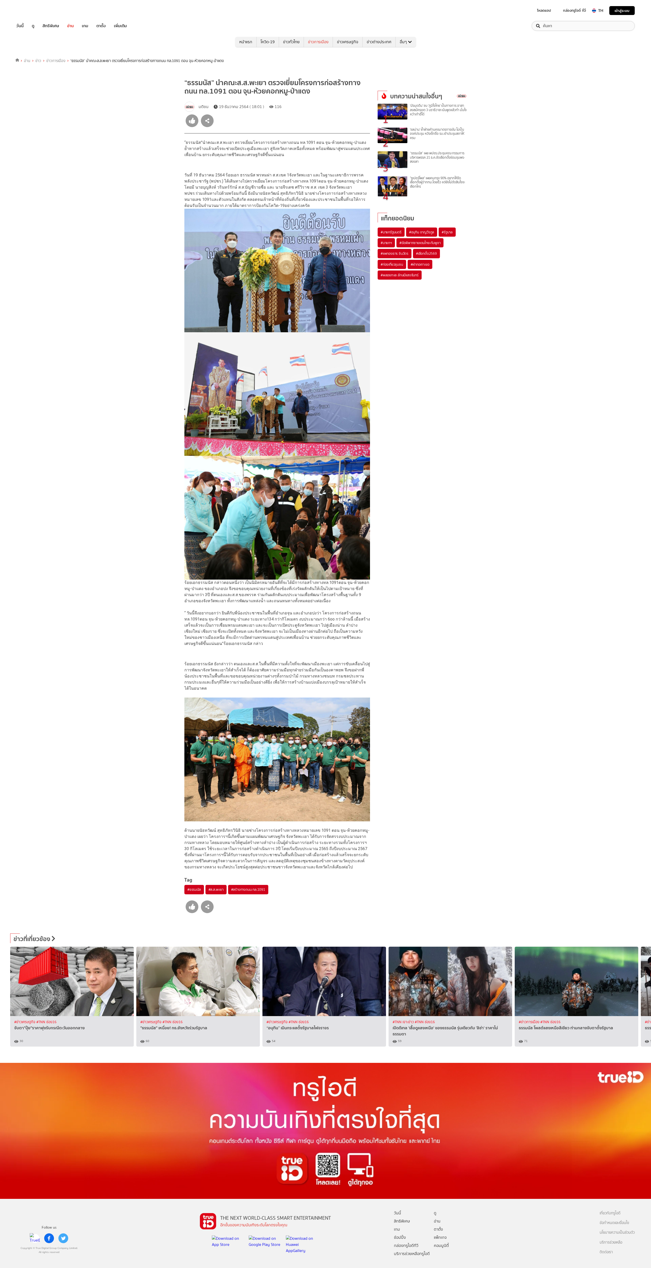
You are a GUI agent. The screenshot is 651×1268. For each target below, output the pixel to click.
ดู (33, 26)
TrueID (31, 10)
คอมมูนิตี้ (441, 1245)
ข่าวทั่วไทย (291, 42)
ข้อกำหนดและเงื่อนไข (614, 1223)
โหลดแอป (544, 10)
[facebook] (49, 1238)
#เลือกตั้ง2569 (426, 253)
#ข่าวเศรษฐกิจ (25, 1022)
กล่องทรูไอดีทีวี (406, 1245)
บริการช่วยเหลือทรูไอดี (412, 1254)
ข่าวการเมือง (318, 42)
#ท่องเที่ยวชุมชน (392, 264)
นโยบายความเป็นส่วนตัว (617, 1232)
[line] (35, 1238)
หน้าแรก (245, 42)
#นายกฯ (386, 242)
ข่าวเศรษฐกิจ (347, 42)
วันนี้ (20, 26)
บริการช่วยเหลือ (611, 1242)
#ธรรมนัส (194, 889)
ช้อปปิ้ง (400, 1237)
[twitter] (63, 1238)
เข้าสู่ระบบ (622, 10)
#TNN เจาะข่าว (404, 1022)
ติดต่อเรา (606, 1252)
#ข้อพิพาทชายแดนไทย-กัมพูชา (420, 242)
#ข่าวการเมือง (529, 1022)
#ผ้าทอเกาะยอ (420, 264)
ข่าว (38, 61)
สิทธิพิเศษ (50, 26)
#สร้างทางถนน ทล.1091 (248, 889)
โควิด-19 (268, 42)
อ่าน (70, 26)
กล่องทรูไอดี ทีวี (574, 10)
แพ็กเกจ (440, 1237)
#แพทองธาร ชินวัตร (394, 253)
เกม (85, 26)
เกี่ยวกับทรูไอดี (610, 1213)
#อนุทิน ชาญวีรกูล (421, 232)
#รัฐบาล (447, 232)
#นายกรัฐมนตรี (391, 232)
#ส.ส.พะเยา (216, 889)
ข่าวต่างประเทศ (379, 42)
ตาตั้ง (101, 26)
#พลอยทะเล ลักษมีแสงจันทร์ (400, 275)
